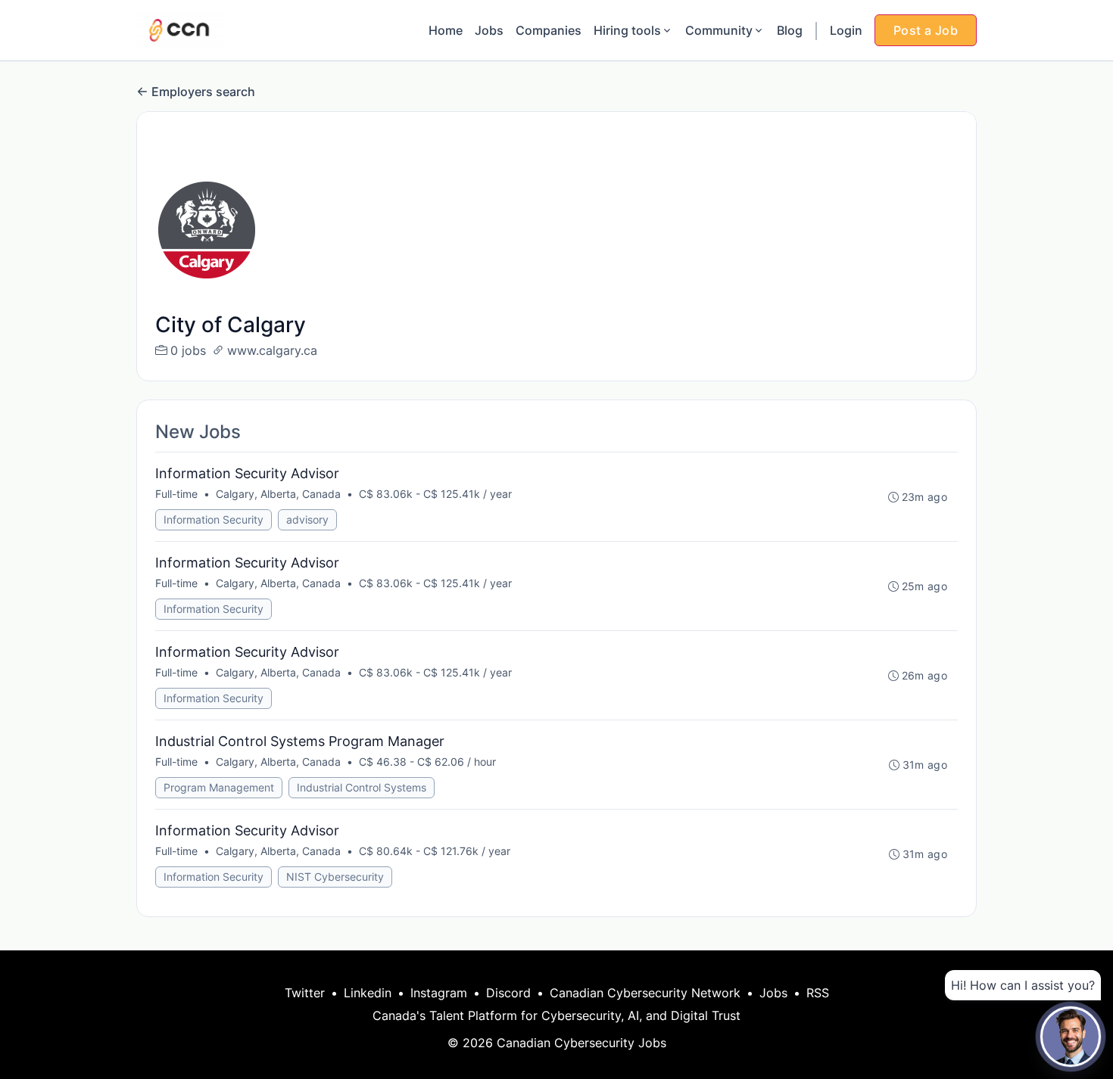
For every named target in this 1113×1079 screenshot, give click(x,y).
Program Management (219, 787)
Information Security (213, 519)
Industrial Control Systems (361, 787)
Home (446, 30)
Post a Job (925, 30)
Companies (548, 30)
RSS (817, 992)
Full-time (176, 493)
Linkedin (367, 992)
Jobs (489, 30)
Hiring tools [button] (627, 30)
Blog (790, 30)
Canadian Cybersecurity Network (645, 992)
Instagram (438, 992)
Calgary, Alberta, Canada (278, 493)
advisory (307, 519)
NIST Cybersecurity (335, 876)
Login (846, 30)
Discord (508, 992)
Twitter (305, 992)
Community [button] (719, 30)
